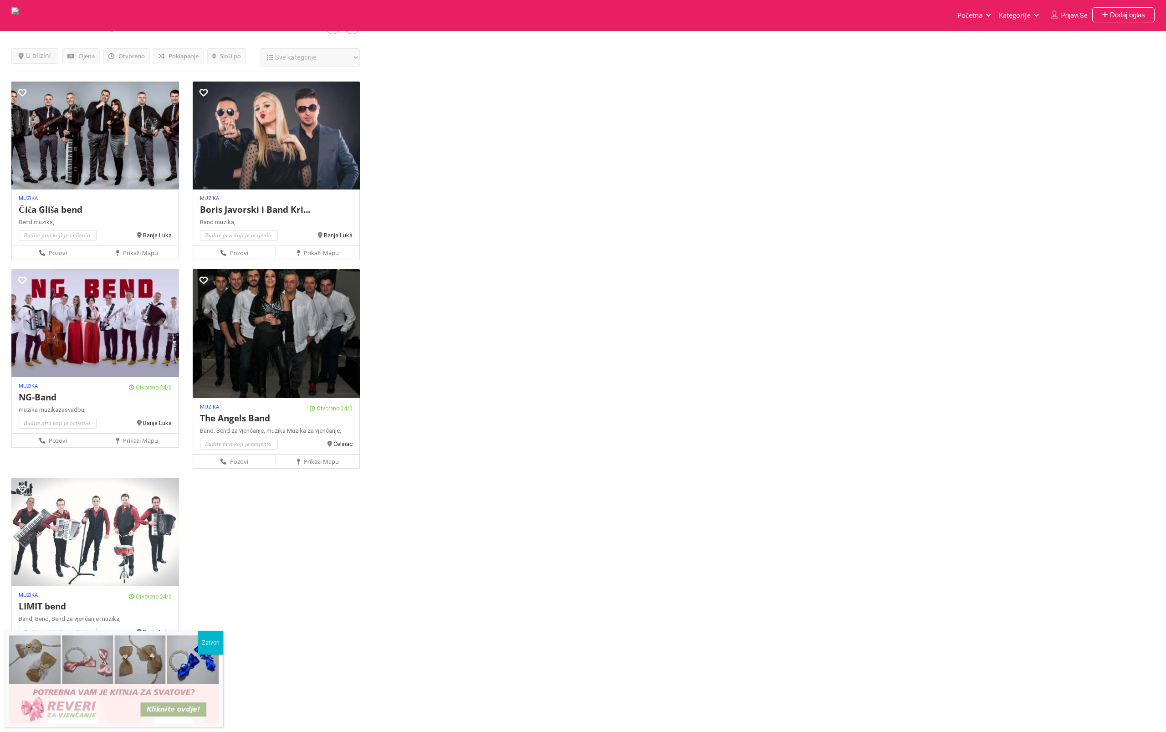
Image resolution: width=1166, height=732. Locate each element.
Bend (26, 222)
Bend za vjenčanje (75, 618)
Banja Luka (157, 235)
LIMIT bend (42, 606)
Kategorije (1014, 15)
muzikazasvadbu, (62, 409)
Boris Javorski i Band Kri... (255, 209)
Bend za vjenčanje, (241, 430)
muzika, (44, 222)
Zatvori (211, 643)
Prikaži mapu (140, 253)
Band (207, 222)
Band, (208, 430)
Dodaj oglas (1126, 15)
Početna (969, 15)
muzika (29, 409)
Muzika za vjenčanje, (314, 430)
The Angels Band (235, 418)
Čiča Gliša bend (50, 209)
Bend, (43, 618)
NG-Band (37, 397)
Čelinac (343, 443)
